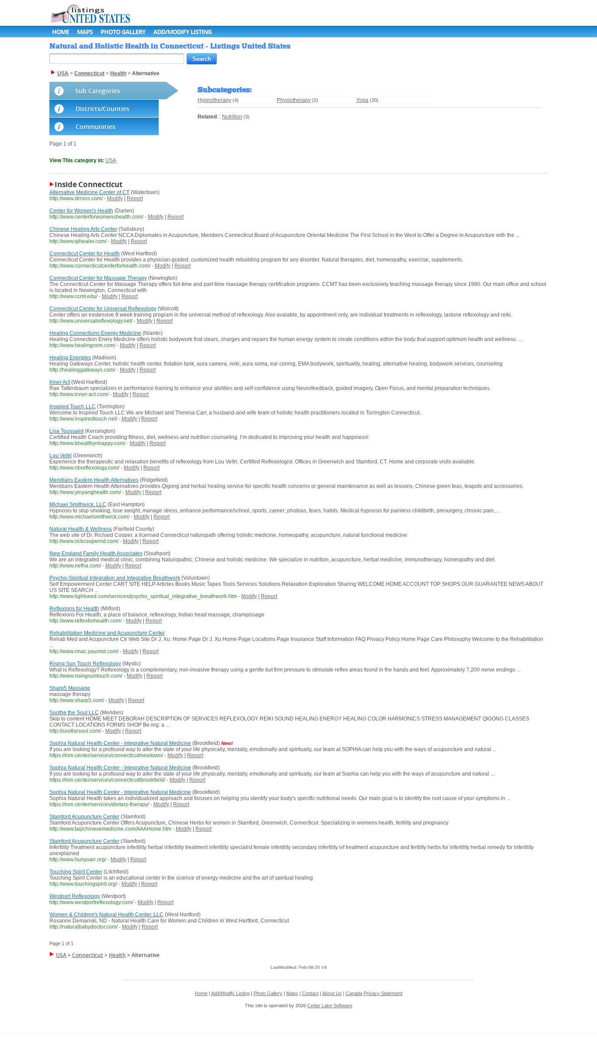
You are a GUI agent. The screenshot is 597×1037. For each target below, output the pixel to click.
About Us (332, 993)
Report (135, 198)
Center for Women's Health (81, 211)
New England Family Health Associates (95, 553)
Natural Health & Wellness (80, 529)
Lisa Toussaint (66, 431)
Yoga (362, 100)
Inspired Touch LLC (72, 407)
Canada (354, 993)
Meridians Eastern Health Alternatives (94, 480)
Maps (85, 32)
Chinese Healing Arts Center (83, 229)
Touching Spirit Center (75, 872)
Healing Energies (70, 358)
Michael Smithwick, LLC (77, 504)
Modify (115, 198)
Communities (95, 126)
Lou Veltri (60, 455)
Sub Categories (97, 91)
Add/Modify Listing (182, 32)
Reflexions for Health (74, 608)
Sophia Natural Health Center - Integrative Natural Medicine (120, 743)
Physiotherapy (294, 100)
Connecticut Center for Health (84, 254)
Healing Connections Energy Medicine (95, 333)
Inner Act (59, 382)
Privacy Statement (383, 993)
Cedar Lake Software (329, 1005)
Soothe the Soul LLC (74, 713)
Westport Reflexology (74, 896)
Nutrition (232, 117)
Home (60, 32)
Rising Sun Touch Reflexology (85, 664)
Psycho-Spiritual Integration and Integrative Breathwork (114, 578)
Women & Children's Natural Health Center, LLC (106, 915)
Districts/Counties (102, 108)
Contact (310, 993)
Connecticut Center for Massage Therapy (98, 278)
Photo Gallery (123, 32)
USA (110, 160)
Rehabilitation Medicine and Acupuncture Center (107, 633)
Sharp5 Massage (69, 688)
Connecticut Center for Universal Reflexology (102, 309)
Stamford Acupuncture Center (84, 817)
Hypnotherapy (214, 100)
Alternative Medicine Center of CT (89, 192)
